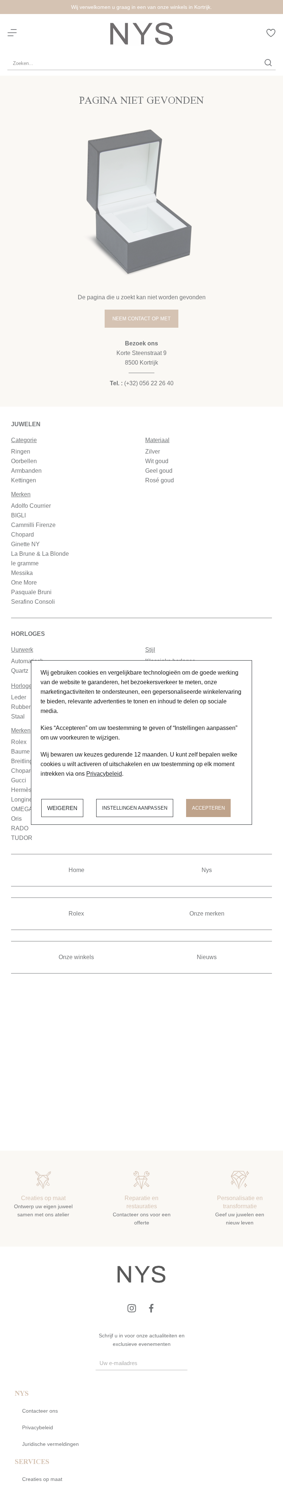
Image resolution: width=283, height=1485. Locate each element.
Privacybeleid (104, 774)
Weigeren (62, 808)
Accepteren (208, 808)
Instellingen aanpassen (134, 808)
